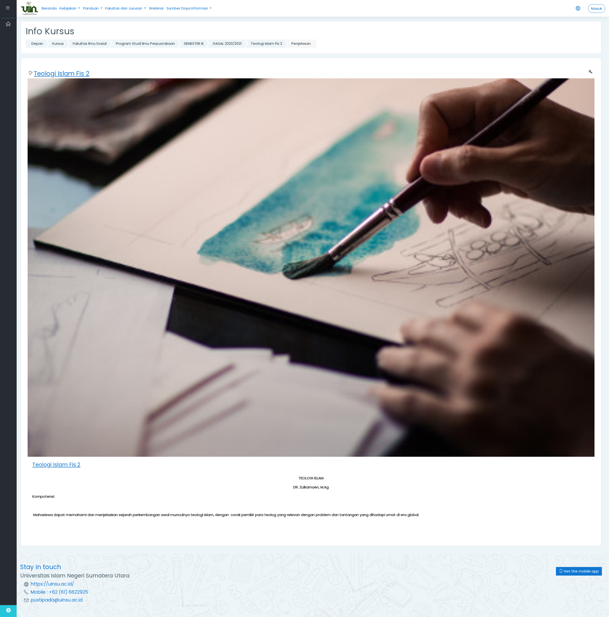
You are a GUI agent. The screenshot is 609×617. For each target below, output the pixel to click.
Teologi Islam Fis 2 (266, 43)
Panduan (91, 8)
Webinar (156, 8)
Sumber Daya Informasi (188, 8)
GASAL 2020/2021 (227, 43)
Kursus (58, 43)
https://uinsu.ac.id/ (52, 584)
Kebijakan (68, 8)
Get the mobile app (581, 571)
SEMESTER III (193, 43)
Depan (37, 43)
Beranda (49, 8)
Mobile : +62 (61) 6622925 (59, 592)
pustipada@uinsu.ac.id (57, 600)
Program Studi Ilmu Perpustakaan (145, 43)
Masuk (596, 8)
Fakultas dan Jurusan (124, 8)
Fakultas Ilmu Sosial (90, 43)
